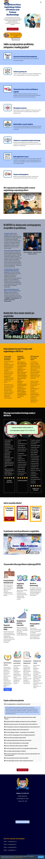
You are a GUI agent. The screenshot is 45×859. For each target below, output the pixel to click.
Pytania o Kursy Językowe (22, 821)
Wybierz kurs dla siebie (9, 518)
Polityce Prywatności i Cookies (17, 857)
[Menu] (40, 2)
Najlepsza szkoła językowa (7, 689)
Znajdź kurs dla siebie (12, 29)
